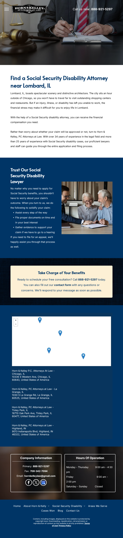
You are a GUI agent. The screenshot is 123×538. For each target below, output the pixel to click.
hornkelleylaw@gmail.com (40, 475)
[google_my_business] (43, 483)
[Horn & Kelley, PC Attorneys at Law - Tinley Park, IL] (49, 350)
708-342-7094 (39, 471)
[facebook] (28, 483)
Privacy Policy (65, 525)
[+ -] (61, 341)
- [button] (16, 324)
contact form (62, 285)
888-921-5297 (101, 9)
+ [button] (16, 320)
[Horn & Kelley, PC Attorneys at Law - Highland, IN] (83, 356)
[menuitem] (17, 506)
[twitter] (36, 483)
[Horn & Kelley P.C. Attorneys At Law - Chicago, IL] (60, 333)
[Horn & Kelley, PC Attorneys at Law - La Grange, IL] (40, 320)
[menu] (6, 9)
